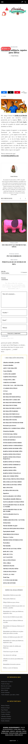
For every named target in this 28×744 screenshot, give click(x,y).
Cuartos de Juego (5, 683)
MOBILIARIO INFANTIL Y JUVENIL (14, 520)
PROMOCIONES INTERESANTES (13, 540)
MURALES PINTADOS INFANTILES (13, 528)
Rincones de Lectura (6, 686)
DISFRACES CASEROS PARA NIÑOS (14, 428)
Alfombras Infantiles (6, 716)
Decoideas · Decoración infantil (11, 727)
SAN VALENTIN (8, 557)
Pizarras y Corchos (8, 537)
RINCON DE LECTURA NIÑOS (12, 548)
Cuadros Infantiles (5, 714)
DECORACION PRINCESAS (11, 414)
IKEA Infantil (4, 690)
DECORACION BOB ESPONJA (12, 397)
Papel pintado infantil (8, 531)
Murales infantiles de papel (10, 525)
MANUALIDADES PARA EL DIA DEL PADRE (12, 510)
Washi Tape (6, 577)
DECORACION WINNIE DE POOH (13, 422)
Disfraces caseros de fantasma (10, 668)
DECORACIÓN (14, 47)
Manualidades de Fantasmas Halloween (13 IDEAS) (13, 627)
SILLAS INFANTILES (9, 560)
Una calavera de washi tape (9, 655)
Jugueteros (6, 493)
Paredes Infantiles (5, 692)
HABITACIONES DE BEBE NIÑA (12, 448)
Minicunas (6, 517)
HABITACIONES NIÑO (9, 470)
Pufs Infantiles (7, 546)
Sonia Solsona (14, 55)
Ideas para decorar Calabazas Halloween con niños (13, 621)
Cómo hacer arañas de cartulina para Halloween (12, 647)
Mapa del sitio (22, 733)
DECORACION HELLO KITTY (12, 408)
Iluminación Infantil (6, 718)
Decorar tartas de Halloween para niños (12, 617)
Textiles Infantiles (5, 721)
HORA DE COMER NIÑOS (10, 476)
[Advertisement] (14, 30)
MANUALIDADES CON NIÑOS (12, 496)
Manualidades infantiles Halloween (12, 499)
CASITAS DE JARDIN (9, 374)
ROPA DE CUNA (8, 554)
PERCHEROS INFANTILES (11, 534)
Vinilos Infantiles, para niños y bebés (10, 694)
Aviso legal (19, 731)
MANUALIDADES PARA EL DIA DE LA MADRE (13, 505)
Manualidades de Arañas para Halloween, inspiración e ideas (13, 612)
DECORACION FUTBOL (10, 405)
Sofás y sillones (7, 563)
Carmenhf (4, 336)
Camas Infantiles (7, 371)
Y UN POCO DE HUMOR (10, 580)
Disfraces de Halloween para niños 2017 (13, 637)
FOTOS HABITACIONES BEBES (12, 442)
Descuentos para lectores (9, 425)
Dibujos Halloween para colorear (11, 602)
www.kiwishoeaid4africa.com (10, 156)
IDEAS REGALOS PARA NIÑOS (12, 484)
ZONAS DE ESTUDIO (9, 583)
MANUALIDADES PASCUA (11, 514)
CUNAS (5, 391)
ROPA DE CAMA (8, 551)
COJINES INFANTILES (10, 377)
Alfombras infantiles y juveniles (11, 362)
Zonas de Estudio (5, 688)
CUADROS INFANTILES (10, 388)
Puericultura (6, 543)
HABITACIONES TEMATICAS (12, 473)
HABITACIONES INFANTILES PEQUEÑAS (12, 458)
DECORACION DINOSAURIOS (12, 402)
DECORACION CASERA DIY (11, 400)
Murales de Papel (5, 707)
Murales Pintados (5, 705)
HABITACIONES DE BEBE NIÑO (12, 451)
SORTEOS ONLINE (8, 566)
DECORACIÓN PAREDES (10, 411)
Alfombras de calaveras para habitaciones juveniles (13, 659)
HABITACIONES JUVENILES (11, 462)
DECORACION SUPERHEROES (12, 417)
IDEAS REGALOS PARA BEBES (12, 482)
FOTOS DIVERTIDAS (9, 440)
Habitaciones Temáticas (7, 681)
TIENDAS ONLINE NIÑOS (10, 568)
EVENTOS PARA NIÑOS (10, 434)
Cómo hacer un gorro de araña (10, 651)
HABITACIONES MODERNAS (11, 464)
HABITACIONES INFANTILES (12, 454)
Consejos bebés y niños (9, 379)
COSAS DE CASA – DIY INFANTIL (13, 385)
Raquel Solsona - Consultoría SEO (14, 735)
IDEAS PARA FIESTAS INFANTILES (13, 479)
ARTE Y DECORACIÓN (10, 368)
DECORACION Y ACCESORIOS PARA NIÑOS (14, 246)
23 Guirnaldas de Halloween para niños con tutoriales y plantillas (14, 607)
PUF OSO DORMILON (14, 255)
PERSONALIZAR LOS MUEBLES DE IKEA (14, 262)
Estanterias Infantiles (8, 431)
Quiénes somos (5, 731)
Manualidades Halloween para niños (12, 595)
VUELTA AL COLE (8, 574)
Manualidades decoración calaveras (11, 664)
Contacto (12, 731)
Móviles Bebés (7, 523)
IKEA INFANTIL (8, 487)
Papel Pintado (4, 710)
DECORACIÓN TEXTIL (10, 420)
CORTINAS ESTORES (9, 382)
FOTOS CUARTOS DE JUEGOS (12, 437)
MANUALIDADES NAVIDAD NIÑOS (13, 502)
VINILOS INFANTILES (9, 571)
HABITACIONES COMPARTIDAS (12, 445)
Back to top (13, 740)
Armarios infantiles (8, 365)
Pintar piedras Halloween (9, 598)
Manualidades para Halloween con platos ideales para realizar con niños (13, 632)
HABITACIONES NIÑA (9, 467)
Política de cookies (14, 733)
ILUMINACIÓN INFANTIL (11, 490)
